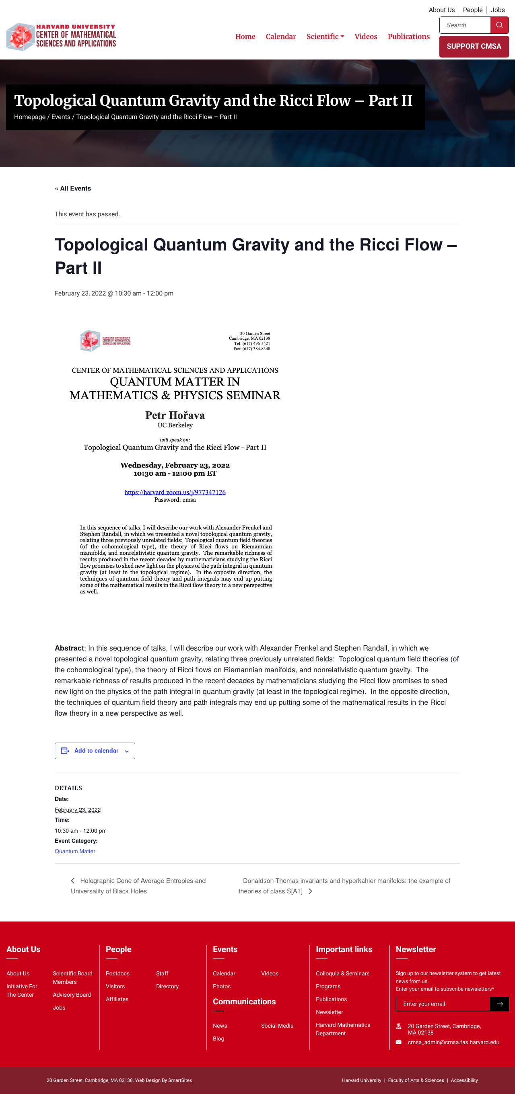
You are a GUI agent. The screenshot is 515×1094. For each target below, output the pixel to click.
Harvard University (361, 1080)
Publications (409, 36)
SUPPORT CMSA (474, 46)
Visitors (115, 986)
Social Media (277, 1026)
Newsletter (329, 1012)
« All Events (73, 188)
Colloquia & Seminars (342, 974)
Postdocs (118, 974)
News (220, 1026)
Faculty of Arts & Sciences (416, 1080)
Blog (218, 1039)
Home (245, 36)
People (473, 10)
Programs (328, 986)
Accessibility (464, 1080)
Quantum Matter (75, 851)
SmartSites (180, 1080)
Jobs (498, 10)
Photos (222, 986)
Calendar (281, 36)
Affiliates (117, 999)
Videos (366, 36)
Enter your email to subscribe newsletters (445, 989)
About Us (442, 10)
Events (61, 117)
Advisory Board (72, 995)
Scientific (323, 36)
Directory (167, 986)
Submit (499, 1004)
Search (499, 25)
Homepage (29, 117)
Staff (162, 974)
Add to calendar (96, 750)
